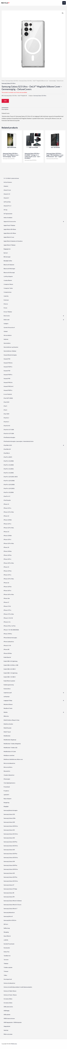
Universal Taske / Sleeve (10, 995)
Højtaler (6, 339)
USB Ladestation (8, 1006)
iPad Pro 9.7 (7, 496)
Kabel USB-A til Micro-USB (11, 665)
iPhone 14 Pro (7, 559)
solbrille (6, 940)
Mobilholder (7, 735)
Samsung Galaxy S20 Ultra (11, 826)
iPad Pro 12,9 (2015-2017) (11, 476)
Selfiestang (7, 928)
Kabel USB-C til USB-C (10, 677)
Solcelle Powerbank (9, 944)
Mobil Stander (7, 728)
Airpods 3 (6, 198)
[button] (62, 13)
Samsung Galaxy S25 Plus (10, 877)
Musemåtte (7, 771)
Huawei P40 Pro (8, 390)
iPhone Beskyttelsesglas (10, 637)
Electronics (34, 316)
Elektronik (34, 320)
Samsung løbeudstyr (9, 912)
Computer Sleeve (8, 284)
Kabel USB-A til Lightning (10, 661)
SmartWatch (7, 936)
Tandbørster (7, 955)
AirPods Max (7, 202)
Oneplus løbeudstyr (9, 775)
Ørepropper (7, 779)
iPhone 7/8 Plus (8, 633)
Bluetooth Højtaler (9, 264)
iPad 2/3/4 (6, 402)
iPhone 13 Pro (7, 539)
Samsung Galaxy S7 (9, 885)
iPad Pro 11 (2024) (9, 472)
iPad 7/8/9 (6, 414)
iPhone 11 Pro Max (9, 512)
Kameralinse (7, 688)
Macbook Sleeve (8, 704)
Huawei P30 (7, 370)
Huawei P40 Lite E (8, 386)
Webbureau (14, 1043)
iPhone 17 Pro (7, 610)
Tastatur (6, 959)
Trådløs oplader (8, 967)
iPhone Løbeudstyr (9, 641)
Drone (5, 308)
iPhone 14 (6, 547)
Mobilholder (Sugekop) (10, 739)
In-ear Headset (8, 394)
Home (3, 80)
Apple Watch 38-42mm (10, 229)
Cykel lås (6, 296)
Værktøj (6, 1030)
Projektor (6, 790)
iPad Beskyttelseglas (9, 437)
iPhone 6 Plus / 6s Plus (10, 626)
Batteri (6, 253)
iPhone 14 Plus (8, 555)
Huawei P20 (7, 359)
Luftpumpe (6, 696)
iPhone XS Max (8, 653)
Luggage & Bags (34, 700)
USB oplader (7, 1014)
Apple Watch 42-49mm (10, 233)
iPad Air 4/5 (7, 425)
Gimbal (6, 331)
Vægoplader (7, 1026)
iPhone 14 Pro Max (9, 563)
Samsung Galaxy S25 (9, 873)
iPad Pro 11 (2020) (9, 465)
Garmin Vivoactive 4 (9, 327)
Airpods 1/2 (7, 194)
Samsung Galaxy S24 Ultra (11, 869)
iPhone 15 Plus (8, 571)
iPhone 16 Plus (8, 586)
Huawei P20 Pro (8, 366)
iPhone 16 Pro (7, 590)
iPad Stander (7, 500)
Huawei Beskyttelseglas (10, 355)
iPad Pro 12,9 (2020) (9, 484)
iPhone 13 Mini (8, 535)
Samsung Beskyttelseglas (10, 810)
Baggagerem (7, 249)
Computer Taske (8, 288)
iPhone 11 (6, 504)
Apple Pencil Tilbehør (9, 225)
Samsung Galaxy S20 (9, 822)
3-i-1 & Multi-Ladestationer (11, 178)
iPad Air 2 (6, 417)
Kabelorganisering (9, 684)
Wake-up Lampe (8, 1034)
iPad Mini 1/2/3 (34, 445)
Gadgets (6, 323)
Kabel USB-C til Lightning (10, 673)
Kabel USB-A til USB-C (10, 669)
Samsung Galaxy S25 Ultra (11, 881)
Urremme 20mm (8, 999)
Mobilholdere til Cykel (10, 751)
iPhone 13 (6, 531)
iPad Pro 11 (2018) (9, 461)
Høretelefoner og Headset (11, 347)
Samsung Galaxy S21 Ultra (11, 834)
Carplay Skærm (8, 280)
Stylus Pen (6, 951)
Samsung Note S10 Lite (10, 920)
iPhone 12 (6, 516)
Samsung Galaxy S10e (9, 818)
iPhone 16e (7, 598)
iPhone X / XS (7, 645)
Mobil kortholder (8, 724)
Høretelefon (7, 343)
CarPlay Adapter (8, 276)
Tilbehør (6, 963)
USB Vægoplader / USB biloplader (13, 1022)
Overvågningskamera (9, 783)
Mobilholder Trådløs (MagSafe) (12, 743)
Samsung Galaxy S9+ (9, 896)
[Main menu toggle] (64, 3)
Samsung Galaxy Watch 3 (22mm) (13, 900)
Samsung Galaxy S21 (9, 830)
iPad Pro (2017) (8, 457)
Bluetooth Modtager (9, 268)
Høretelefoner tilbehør (10, 351)
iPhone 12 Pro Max (9, 527)
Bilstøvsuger (7, 256)
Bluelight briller (8, 260)
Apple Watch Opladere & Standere (13, 241)
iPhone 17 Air (7, 606)
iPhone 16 (6, 582)
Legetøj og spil (34, 693)
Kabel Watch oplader (9, 681)
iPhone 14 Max (8, 551)
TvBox (5, 975)
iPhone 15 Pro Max (9, 578)
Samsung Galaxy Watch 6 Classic (12, 904)
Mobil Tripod (7, 732)
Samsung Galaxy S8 (9, 893)
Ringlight (6, 806)
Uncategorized (8, 979)
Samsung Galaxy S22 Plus (10, 841)
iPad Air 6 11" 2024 (9, 429)
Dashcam (6, 300)
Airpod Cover (7, 190)
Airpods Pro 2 (7, 205)
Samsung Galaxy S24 (9, 861)
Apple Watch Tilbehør (10, 245)
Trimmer (6, 971)
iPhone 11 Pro (7, 508)
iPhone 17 (6, 602)
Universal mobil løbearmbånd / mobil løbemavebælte (18, 987)
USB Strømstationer (9, 1018)
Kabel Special (7, 657)
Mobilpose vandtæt (9, 755)
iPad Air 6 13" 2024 (9, 433)
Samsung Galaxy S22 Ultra (11, 845)
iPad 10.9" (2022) (8, 398)
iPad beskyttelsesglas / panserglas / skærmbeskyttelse (18, 441)
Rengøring (6, 802)
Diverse (6, 304)
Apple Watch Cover (9, 237)
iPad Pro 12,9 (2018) (9, 480)
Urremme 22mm (8, 1002)
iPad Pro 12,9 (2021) (9, 488)
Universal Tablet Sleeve (10, 991)
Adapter (6, 186)
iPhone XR (6, 649)
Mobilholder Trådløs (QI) (10, 747)
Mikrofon (6, 716)
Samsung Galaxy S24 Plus (10, 865)
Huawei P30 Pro (8, 374)
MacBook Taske (8, 708)
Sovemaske (7, 947)
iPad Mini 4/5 (7, 449)
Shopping (6, 932)
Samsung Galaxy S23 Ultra (11, 857)
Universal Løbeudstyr (9, 983)
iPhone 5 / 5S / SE (8, 618)
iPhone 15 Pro (7, 574)
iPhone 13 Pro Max (9, 543)
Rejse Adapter (7, 798)
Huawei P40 (7, 378)
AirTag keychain (8, 213)
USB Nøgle (6, 1010)
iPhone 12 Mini (8, 520)
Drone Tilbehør (8, 311)
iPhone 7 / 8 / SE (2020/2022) (11, 629)
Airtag (5, 209)
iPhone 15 (6, 567)
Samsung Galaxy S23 (9, 849)
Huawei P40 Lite (8, 382)
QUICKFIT (6, 794)
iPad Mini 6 (7, 453)
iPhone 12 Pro (7, 523)
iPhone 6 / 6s (7, 622)
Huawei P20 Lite (8, 362)
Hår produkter (8, 335)
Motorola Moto (8, 767)
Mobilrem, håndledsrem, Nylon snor (13, 759)
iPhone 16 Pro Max (9, 594)
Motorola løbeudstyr (9, 763)
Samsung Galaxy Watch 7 (10, 908)
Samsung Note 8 (8, 916)
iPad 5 (5, 406)
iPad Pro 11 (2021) (9, 468)
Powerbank (7, 787)
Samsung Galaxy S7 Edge (10, 889)
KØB (5, 101)
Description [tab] (5, 109)
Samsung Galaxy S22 (9, 838)
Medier (34, 712)
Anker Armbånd (8, 217)
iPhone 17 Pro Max (9, 614)
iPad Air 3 (6, 421)
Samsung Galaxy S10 (9, 814)
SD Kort (6, 924)
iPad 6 (5, 410)
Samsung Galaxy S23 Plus (10, 853)
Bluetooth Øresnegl (9, 272)
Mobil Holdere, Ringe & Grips (11, 720)
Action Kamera (8, 182)
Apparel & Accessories (34, 221)
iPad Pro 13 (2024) (9, 492)
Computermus (7, 292)
